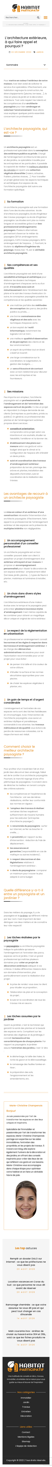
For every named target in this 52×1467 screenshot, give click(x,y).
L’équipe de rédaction (26, 1445)
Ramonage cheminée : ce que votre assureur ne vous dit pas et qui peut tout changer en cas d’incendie (26, 1309)
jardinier (24, 915)
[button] (46, 17)
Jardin (26, 1402)
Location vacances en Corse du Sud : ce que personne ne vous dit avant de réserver (26, 1285)
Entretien (26, 1411)
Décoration (26, 1416)
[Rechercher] (38, 17)
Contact (26, 1432)
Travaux (26, 1406)
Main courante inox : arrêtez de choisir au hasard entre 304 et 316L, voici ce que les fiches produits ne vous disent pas (26, 1335)
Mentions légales (26, 1436)
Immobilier (26, 1397)
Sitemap (26, 1441)
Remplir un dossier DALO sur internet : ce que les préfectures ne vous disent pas (26, 1262)
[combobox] (22, 17)
